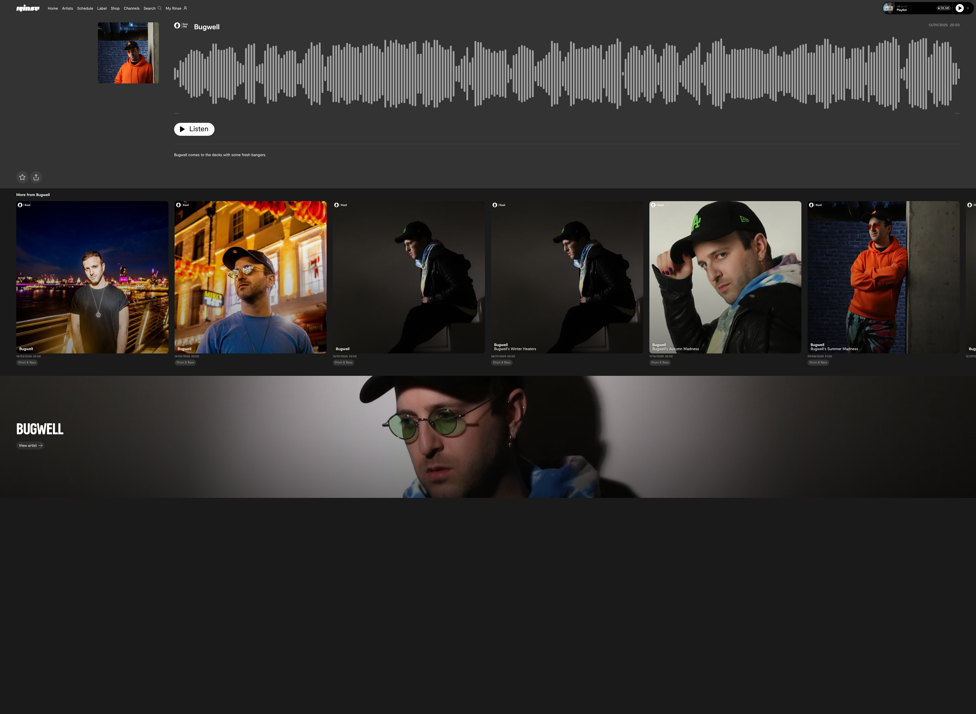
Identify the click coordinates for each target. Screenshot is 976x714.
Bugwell (206, 26)
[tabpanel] (567, 75)
